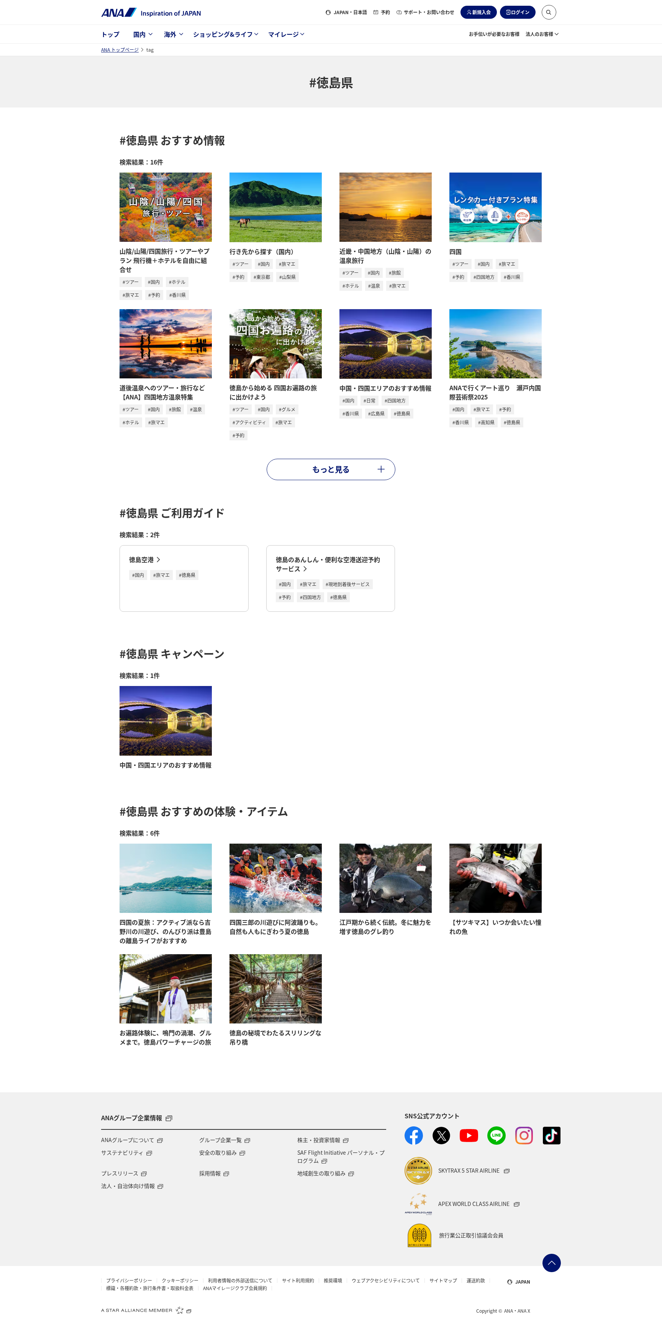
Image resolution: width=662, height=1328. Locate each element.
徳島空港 (141, 559)
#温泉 (374, 285)
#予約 (154, 295)
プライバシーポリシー (129, 1280)
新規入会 (481, 12)
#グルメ (287, 409)
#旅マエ (131, 295)
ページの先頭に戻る (551, 1263)
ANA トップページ (120, 49)
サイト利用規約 (298, 1280)
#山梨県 (287, 277)
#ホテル (177, 282)
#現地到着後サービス (348, 584)
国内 (139, 34)
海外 (170, 34)
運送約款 (476, 1280)
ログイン (520, 12)
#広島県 (376, 413)
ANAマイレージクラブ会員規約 (235, 1288)
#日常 (369, 400)
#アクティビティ (249, 422)
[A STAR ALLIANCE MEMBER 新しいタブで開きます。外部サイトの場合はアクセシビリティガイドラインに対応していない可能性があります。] (146, 1310)
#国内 (154, 282)
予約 (385, 12)
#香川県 (177, 295)
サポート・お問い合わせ (429, 12)
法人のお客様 (539, 34)
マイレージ (283, 34)
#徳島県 (402, 413)
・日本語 (350, 12)
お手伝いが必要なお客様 (494, 34)
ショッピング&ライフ (223, 34)
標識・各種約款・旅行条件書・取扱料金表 (149, 1288)
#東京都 (262, 277)
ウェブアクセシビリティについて (386, 1280)
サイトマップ (443, 1280)
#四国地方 (484, 277)
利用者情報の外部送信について (240, 1280)
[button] (549, 12)
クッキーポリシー (180, 1280)
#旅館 (395, 272)
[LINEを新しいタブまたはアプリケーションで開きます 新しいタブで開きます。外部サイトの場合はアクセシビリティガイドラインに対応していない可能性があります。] (496, 1135)
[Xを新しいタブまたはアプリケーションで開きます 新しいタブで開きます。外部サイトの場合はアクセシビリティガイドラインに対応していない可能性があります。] (441, 1135)
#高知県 (486, 422)
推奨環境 (333, 1280)
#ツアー (131, 282)
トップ (110, 34)
